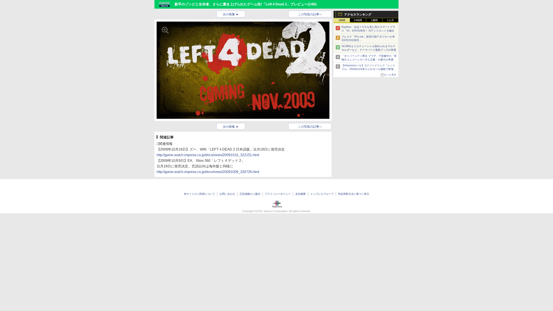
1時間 (341, 20)
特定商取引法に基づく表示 (353, 193)
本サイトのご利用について (199, 193)
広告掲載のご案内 (250, 193)
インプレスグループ (322, 193)
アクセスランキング (357, 14)
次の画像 (229, 14)
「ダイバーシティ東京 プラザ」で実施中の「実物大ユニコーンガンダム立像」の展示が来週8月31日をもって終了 (369, 59)
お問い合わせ (227, 193)
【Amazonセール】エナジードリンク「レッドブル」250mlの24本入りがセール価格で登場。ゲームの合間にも (369, 69)
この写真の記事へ (310, 14)
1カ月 (390, 20)
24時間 (358, 20)
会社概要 (300, 193)
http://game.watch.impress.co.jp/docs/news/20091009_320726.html (208, 172)
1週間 (374, 20)
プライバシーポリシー (278, 193)
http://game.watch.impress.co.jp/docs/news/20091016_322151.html (208, 155)
